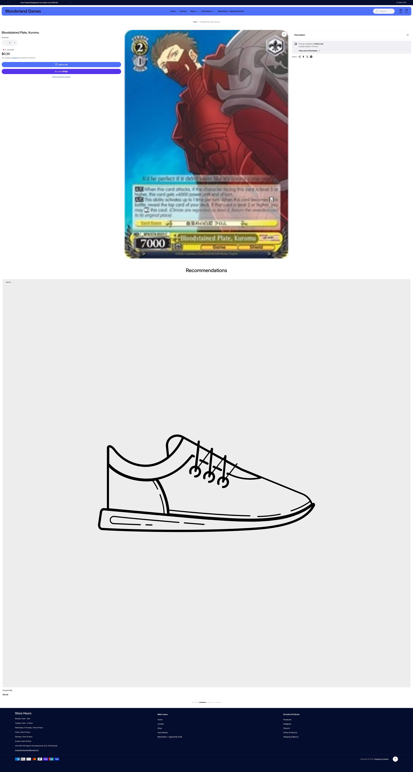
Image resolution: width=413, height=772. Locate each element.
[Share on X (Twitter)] (307, 56)
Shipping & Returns (290, 737)
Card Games (163, 732)
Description (299, 35)
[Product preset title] (206, 483)
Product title (7, 690)
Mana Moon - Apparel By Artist (170, 737)
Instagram (287, 724)
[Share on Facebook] (303, 56)
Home (195, 22)
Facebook (287, 720)
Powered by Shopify (381, 759)
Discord (286, 728)
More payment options (61, 77)
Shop (160, 728)
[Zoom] (284, 34)
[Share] (299, 56)
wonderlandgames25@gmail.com (27, 750)
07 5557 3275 (401, 2)
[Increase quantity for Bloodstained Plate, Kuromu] (15, 43)
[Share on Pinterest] (311, 56)
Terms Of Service (290, 732)
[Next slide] (70, 2)
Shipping (15, 58)
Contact (161, 724)
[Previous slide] (8, 2)
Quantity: (5, 37)
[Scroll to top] (395, 759)
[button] (194, 702)
